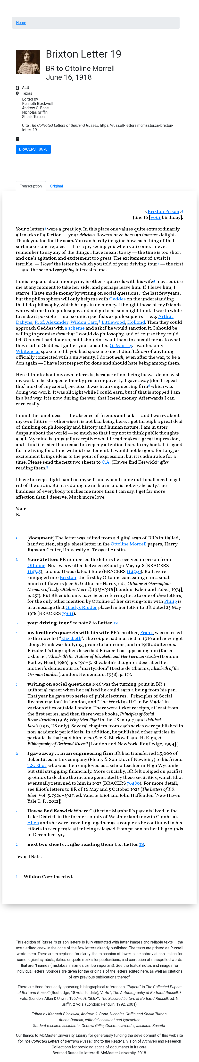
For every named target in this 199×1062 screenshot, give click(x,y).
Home (21, 22)
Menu (21, 5)
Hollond (136, 322)
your (155, 217)
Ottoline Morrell (129, 544)
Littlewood (113, 322)
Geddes (117, 299)
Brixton (68, 577)
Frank (146, 632)
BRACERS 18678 (33, 149)
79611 (68, 613)
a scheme (75, 328)
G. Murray (121, 345)
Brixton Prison (163, 211)
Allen (33, 823)
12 (115, 623)
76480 (133, 783)
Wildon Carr (83, 322)
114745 (34, 571)
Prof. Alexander (51, 322)
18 (141, 844)
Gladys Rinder (81, 607)
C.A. (106, 462)
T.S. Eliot (36, 765)
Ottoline (36, 565)
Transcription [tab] (31, 186)
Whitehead (28, 351)
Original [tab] (56, 186)
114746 (134, 571)
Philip (170, 601)
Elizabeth (71, 638)
